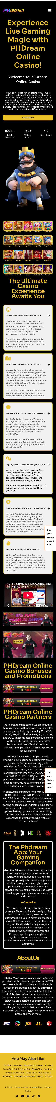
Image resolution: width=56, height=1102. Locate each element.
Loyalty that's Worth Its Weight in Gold (25, 465)
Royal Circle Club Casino (37, 1073)
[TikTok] (33, 1096)
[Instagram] (28, 1096)
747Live (7, 1065)
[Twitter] (17, 1096)
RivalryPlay (37, 1069)
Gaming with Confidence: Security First (26, 508)
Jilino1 (40, 1076)
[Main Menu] (49, 10)
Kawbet (48, 1069)
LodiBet (26, 1069)
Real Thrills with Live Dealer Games (23, 364)
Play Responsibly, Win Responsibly (23, 549)
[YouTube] (22, 1096)
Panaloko (7, 1076)
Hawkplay (17, 1065)
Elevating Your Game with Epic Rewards (26, 413)
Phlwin (48, 1065)
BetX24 (16, 1069)
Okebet (8, 1073)
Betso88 (7, 1069)
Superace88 (29, 1076)
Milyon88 (28, 1065)
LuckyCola (19, 1073)
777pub (48, 1076)
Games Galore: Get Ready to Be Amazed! (23, 315)
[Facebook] (39, 1096)
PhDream (38, 1065)
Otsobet (18, 1076)
